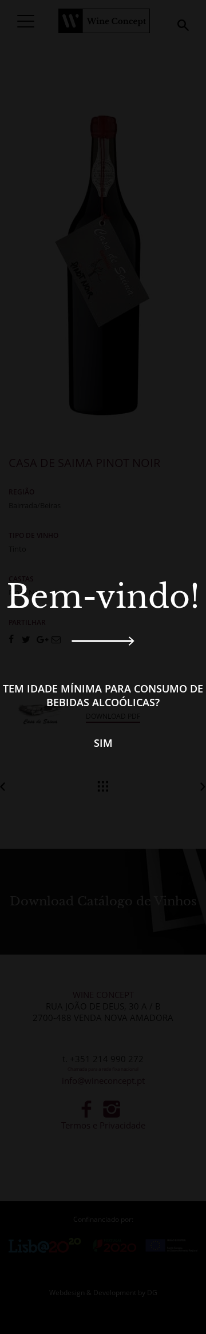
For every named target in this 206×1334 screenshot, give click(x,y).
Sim (103, 743)
